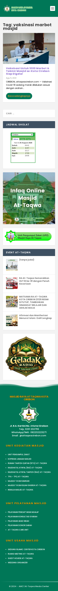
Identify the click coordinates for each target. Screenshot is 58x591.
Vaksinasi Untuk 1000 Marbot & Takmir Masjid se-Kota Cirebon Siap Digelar (28, 71)
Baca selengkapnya (19, 96)
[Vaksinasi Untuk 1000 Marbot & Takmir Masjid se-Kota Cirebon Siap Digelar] (29, 48)
